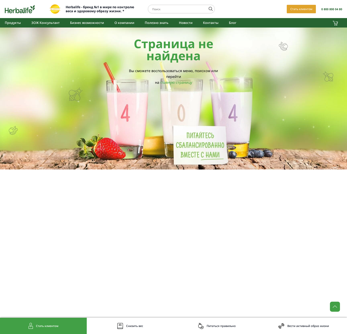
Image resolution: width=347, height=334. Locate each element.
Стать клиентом (301, 9)
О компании (124, 22)
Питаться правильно (221, 326)
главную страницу (176, 82)
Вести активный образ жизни (308, 326)
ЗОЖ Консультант (45, 22)
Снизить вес (134, 326)
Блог (232, 22)
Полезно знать (156, 22)
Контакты (210, 22)
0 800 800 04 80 (331, 9)
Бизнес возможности (87, 22)
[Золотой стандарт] (55, 9)
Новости (186, 22)
